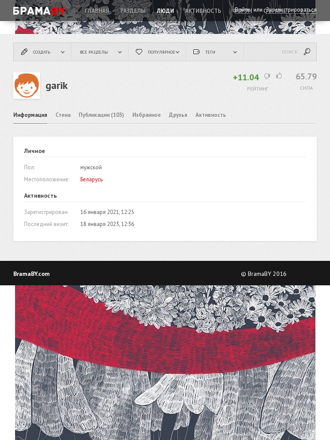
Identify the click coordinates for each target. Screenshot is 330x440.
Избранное (146, 115)
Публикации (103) (101, 115)
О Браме (274, 11)
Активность (203, 11)
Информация (30, 115)
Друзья (178, 115)
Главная (97, 11)
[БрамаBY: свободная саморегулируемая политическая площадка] (40, 11)
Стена (62, 115)
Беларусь (91, 179)
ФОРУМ (242, 11)
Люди (165, 11)
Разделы (133, 11)
